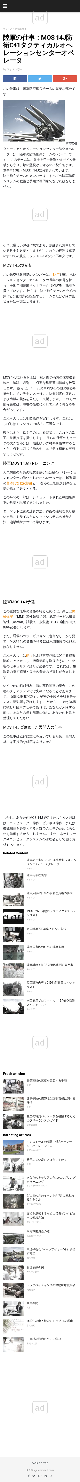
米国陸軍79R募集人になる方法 (46, 928)
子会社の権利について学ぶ (44, 1339)
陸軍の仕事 (21, 29)
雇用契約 (32, 1303)
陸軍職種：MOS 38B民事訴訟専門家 (50, 964)
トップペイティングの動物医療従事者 (51, 1285)
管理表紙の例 (35, 1267)
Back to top (40, 1463)
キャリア (7, 29)
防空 (56, 275)
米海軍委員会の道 (38, 1231)
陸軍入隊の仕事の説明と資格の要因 (50, 893)
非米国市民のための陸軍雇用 (45, 946)
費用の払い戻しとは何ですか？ (47, 1159)
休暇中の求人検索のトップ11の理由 (50, 1321)
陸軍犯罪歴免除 (37, 875)
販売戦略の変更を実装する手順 (47, 1080)
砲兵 (29, 655)
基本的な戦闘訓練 (19, 483)
